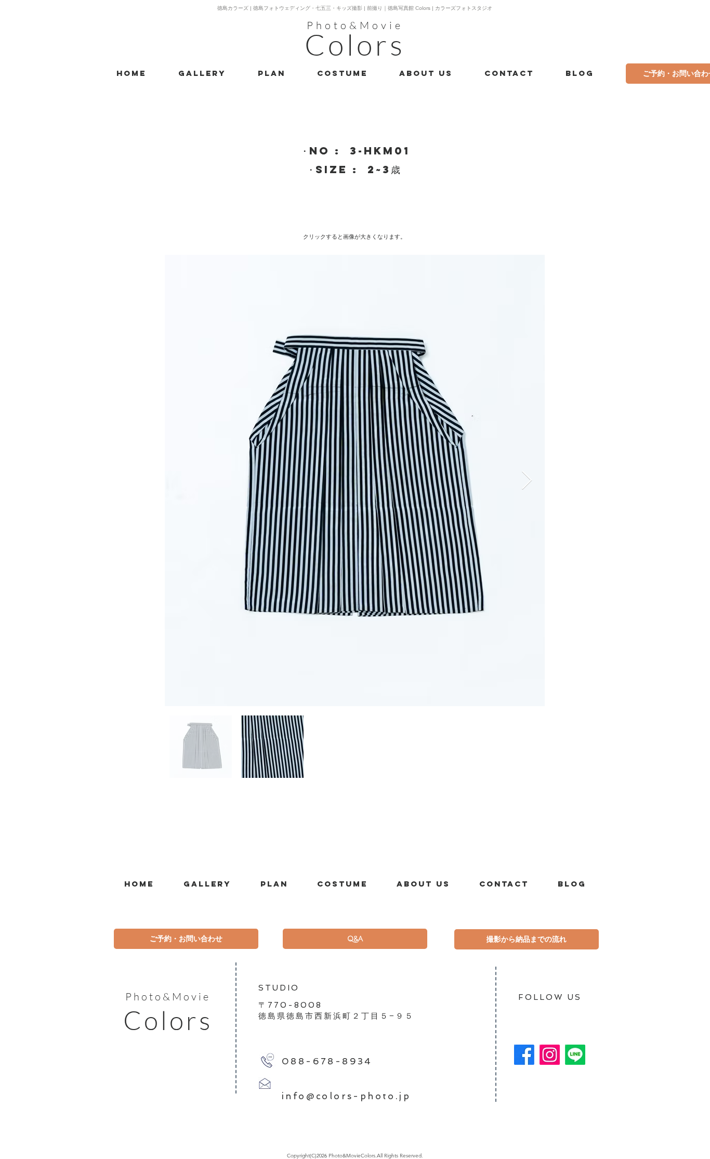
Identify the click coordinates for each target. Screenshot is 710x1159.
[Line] (575, 1055)
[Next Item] (527, 481)
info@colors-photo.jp (346, 1096)
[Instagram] (550, 1055)
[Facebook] (524, 1055)
